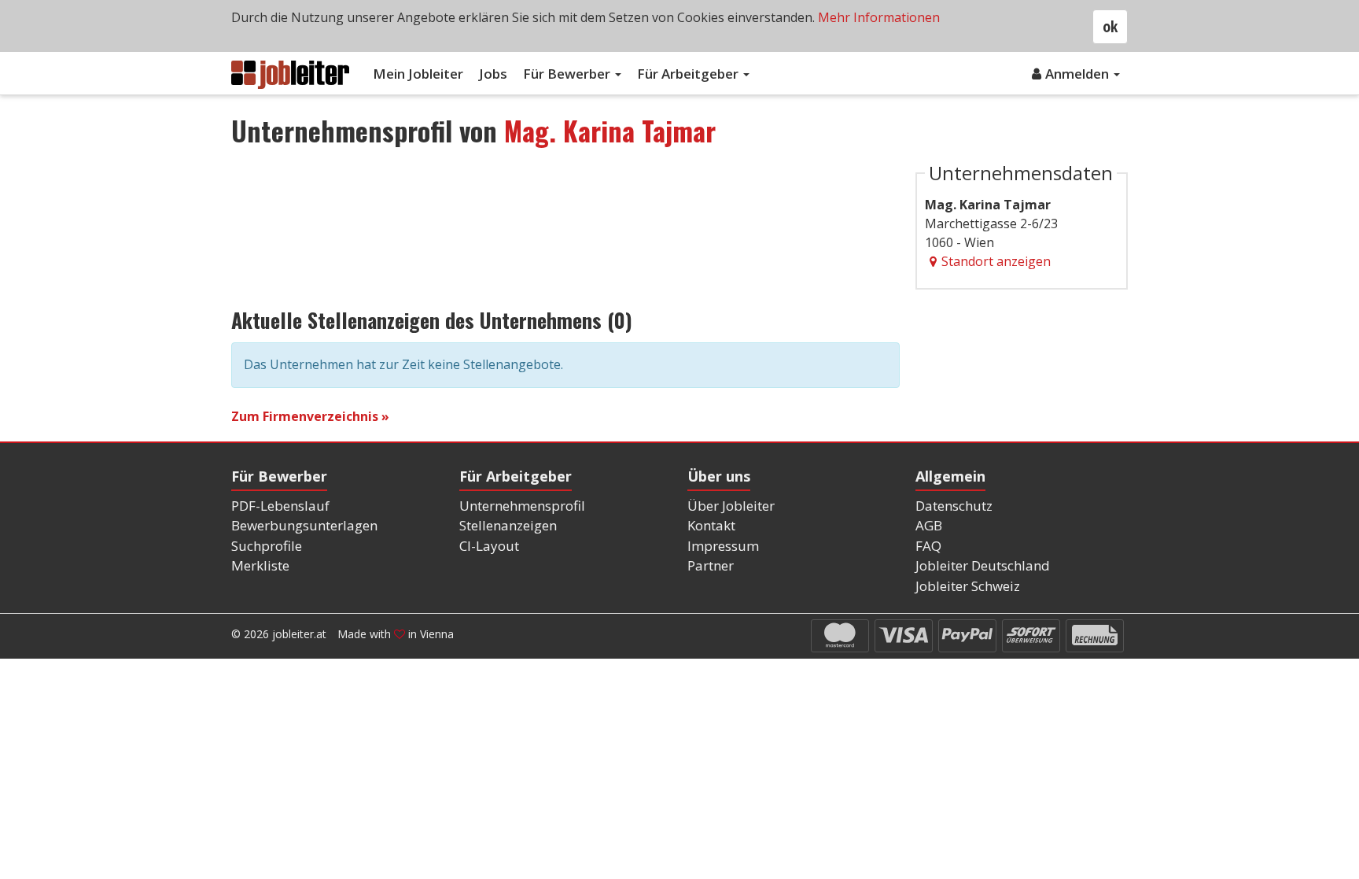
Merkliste (260, 565)
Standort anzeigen (996, 261)
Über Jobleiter (731, 506)
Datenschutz (954, 506)
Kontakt (711, 525)
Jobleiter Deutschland (982, 565)
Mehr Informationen (879, 17)
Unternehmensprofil (522, 506)
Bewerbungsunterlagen (304, 525)
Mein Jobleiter (418, 74)
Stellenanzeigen (508, 525)
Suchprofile (266, 546)
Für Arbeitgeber (689, 74)
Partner (710, 565)
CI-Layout (489, 546)
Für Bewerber (568, 74)
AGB (928, 525)
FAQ (928, 546)
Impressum (723, 546)
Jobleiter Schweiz (967, 586)
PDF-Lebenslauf (280, 506)
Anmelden (1078, 74)
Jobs (493, 74)
